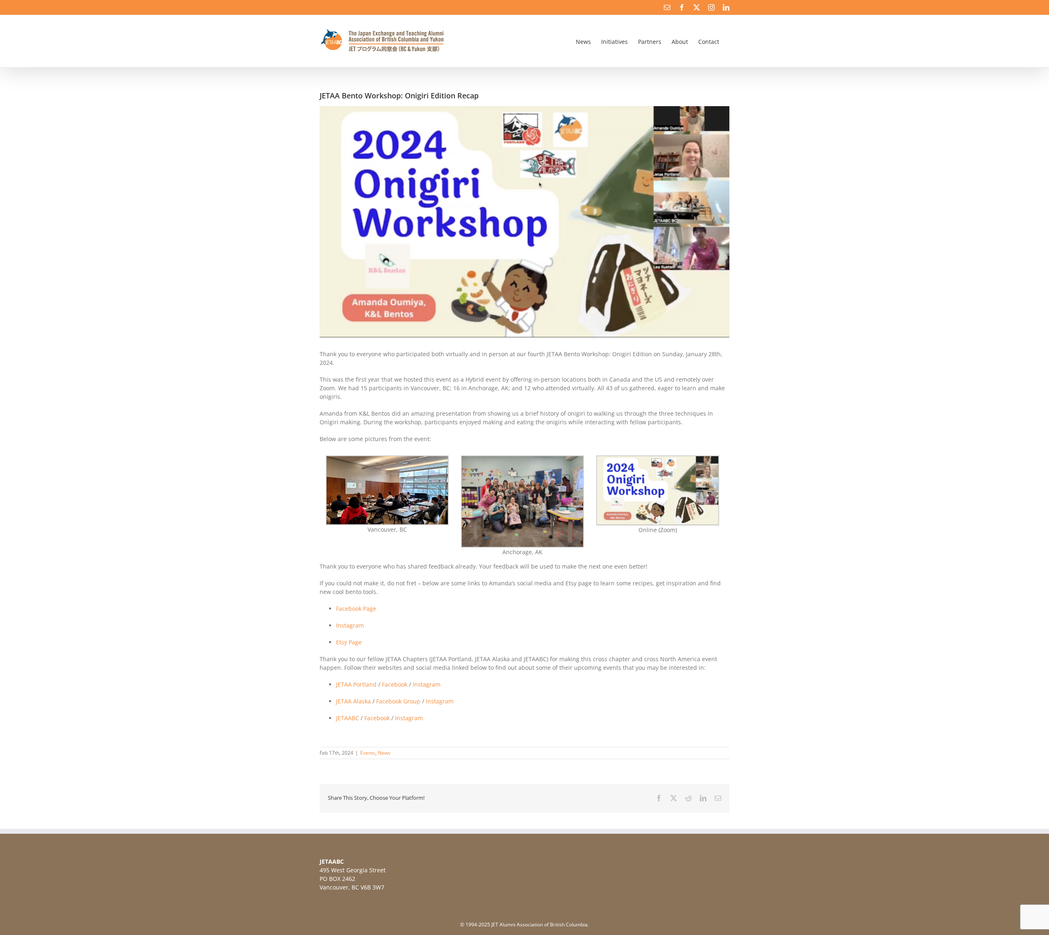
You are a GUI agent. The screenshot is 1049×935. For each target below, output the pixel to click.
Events (367, 752)
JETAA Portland (356, 684)
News (384, 752)
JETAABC (347, 718)
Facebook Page (356, 608)
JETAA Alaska (353, 701)
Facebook (394, 684)
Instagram (350, 625)
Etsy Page (349, 642)
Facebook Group (398, 701)
